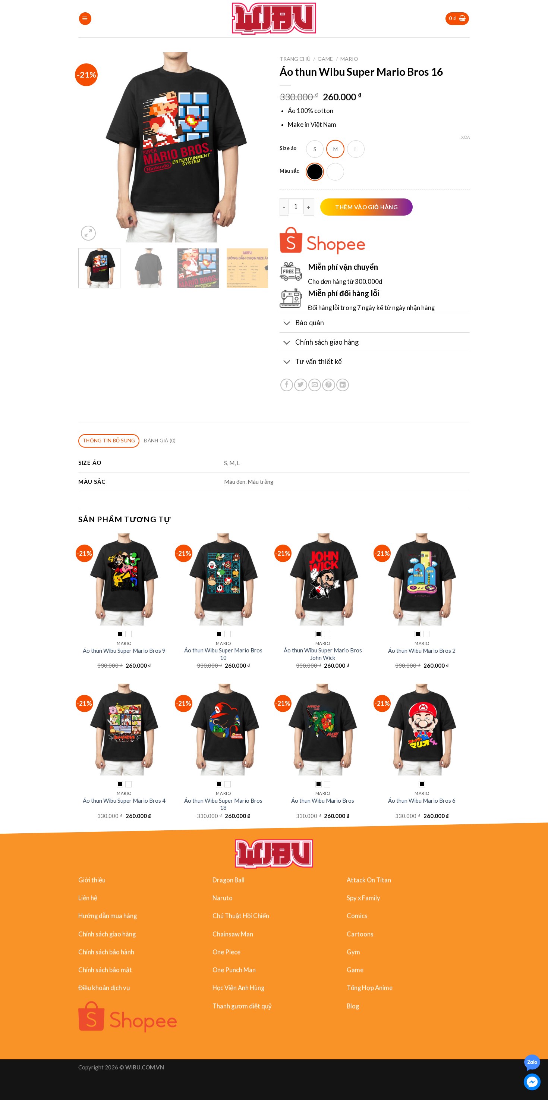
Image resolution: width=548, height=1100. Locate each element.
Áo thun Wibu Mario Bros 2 (422, 650)
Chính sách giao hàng (107, 934)
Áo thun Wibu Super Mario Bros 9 (124, 650)
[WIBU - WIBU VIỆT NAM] (274, 18)
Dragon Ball (228, 880)
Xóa (465, 137)
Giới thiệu (91, 880)
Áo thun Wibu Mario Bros (322, 800)
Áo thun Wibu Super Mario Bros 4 (124, 800)
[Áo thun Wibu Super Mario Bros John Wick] (323, 579)
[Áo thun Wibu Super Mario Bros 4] (124, 730)
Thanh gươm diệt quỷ (242, 1006)
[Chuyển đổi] (287, 323)
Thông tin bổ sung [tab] (109, 441)
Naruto (222, 898)
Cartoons (360, 934)
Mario (349, 59)
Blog (353, 1006)
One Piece (226, 952)
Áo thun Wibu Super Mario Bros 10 (223, 654)
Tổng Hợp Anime (370, 988)
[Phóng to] (88, 233)
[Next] (255, 147)
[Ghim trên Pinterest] (328, 385)
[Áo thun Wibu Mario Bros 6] (422, 730)
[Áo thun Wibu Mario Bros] (323, 730)
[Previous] (91, 147)
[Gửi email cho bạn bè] (314, 385)
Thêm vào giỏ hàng (366, 207)
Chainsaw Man (232, 934)
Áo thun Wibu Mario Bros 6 (422, 800)
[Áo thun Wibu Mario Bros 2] (422, 579)
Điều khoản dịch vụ (104, 988)
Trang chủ (295, 59)
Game (325, 59)
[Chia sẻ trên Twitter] (300, 385)
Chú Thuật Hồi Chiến (240, 916)
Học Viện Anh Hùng (238, 988)
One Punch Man (234, 970)
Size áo (288, 148)
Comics (357, 916)
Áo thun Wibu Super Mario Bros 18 (223, 804)
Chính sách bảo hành (106, 952)
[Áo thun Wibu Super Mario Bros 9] (124, 579)
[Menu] (85, 18)
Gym (353, 952)
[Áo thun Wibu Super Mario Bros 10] (223, 579)
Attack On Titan (369, 880)
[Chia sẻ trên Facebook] (286, 385)
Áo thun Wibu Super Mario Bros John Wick (323, 654)
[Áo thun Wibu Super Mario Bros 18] (223, 730)
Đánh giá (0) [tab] (160, 441)
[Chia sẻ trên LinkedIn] (342, 385)
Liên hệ (87, 898)
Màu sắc (289, 170)
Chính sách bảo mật (105, 970)
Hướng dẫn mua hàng (107, 916)
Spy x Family (363, 898)
